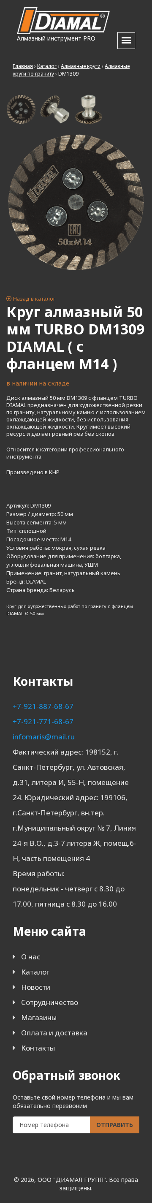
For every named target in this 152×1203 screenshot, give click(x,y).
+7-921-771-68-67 (43, 721)
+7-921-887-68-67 (43, 706)
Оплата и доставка (54, 1032)
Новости (35, 987)
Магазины (39, 1017)
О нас (30, 956)
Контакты (38, 1048)
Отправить (114, 1125)
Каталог (35, 972)
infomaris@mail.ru (44, 736)
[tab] (21, 109)
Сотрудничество (49, 1002)
